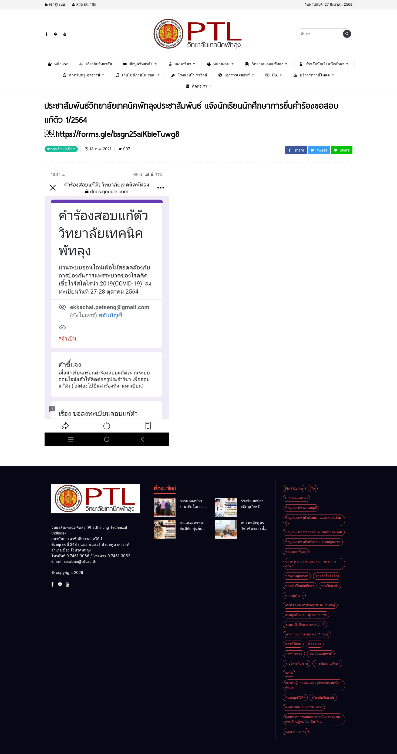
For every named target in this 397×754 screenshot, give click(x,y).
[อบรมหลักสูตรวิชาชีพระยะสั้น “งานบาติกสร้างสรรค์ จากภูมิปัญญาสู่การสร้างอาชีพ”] (226, 529)
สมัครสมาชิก (85, 4)
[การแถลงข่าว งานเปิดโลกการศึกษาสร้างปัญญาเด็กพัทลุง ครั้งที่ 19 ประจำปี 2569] (165, 507)
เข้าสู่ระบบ (56, 4)
